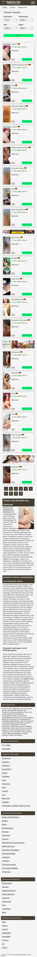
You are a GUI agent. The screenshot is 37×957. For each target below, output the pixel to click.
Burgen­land (7, 883)
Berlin (4, 824)
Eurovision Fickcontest (19, 320)
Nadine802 (15, 467)
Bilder (21, 25)
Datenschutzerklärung (22, 954)
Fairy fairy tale (16, 435)
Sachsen (6, 861)
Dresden (5, 762)
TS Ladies (6, 745)
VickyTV (14, 44)
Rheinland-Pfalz (8, 854)
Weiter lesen (15, 50)
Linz (4, 795)
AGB (16, 954)
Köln (4, 787)
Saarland (6, 857)
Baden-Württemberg (10, 817)
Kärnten (5, 887)
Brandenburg (7, 828)
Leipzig (5, 791)
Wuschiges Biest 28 (18, 106)
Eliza (13, 414)
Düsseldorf (6, 769)
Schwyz (5, 940)
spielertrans (15, 279)
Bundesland (23, 16)
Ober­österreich (8, 894)
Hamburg (6, 835)
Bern (4, 922)
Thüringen (6, 872)
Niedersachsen (8, 846)
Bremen (5, 832)
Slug (13, 85)
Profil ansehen (27, 59)
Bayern (5, 821)
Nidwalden (6, 933)
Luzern (5, 929)
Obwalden (6, 937)
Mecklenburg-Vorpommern (13, 843)
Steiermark (6, 901)
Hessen (5, 839)
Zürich (4, 947)
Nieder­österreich (9, 891)
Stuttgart (5, 802)
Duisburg (6, 766)
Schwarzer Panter (17, 168)
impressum (3, 955)
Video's (12, 7)
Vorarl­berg (6, 909)
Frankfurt (6, 776)
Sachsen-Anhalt (9, 864)
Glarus (5, 926)
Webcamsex (22, 7)
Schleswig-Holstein (10, 868)
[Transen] (11, 4)
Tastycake (14, 373)
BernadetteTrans (17, 299)
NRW (26, 679)
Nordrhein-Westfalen (10, 850)
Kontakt (29, 954)
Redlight (14, 258)
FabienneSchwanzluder (19, 65)
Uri (3, 944)
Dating (4, 7)
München (6, 798)
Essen (4, 773)
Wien (4, 912)
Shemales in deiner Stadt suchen (16, 806)
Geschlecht (7, 16)
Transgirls (6, 749)
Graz (4, 780)
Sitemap (13, 954)
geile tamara (15, 237)
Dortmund (6, 758)
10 (21, 493)
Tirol (4, 905)
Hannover (6, 784)
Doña (13, 393)
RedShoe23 (15, 352)
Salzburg (6, 898)
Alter (5, 25)
